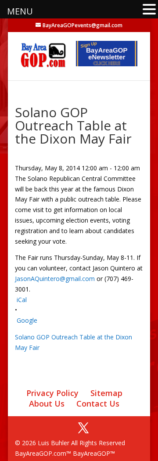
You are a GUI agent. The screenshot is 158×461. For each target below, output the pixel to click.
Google (27, 320)
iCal (22, 299)
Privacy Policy (52, 393)
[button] (149, 10)
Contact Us (97, 403)
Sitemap (106, 393)
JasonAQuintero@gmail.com (55, 278)
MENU (20, 11)
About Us (47, 403)
